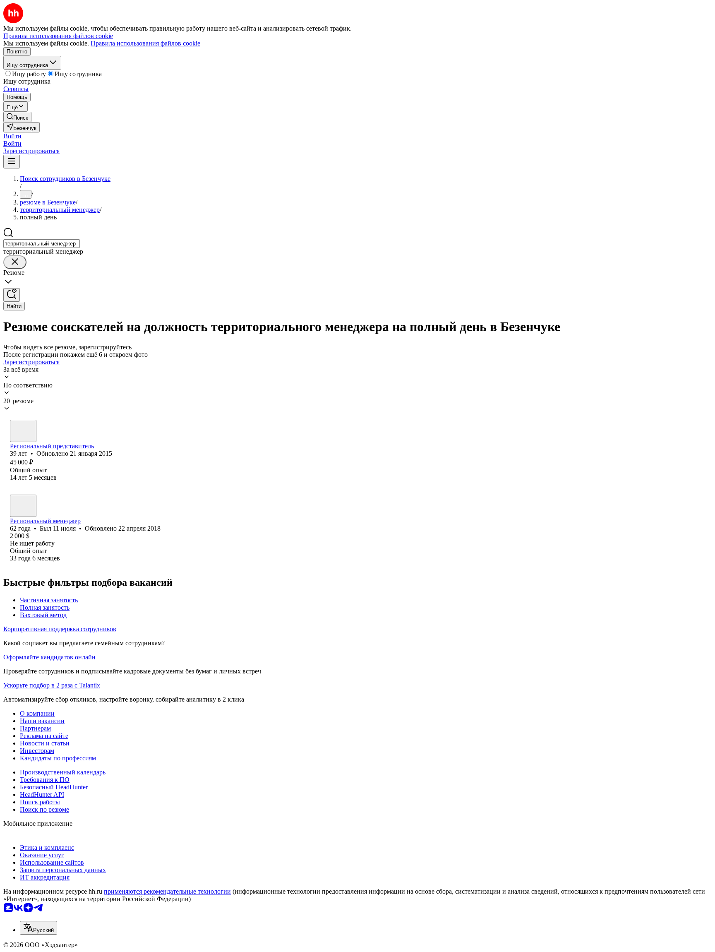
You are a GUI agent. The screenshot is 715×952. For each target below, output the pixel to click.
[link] (17, 117)
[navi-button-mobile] (11, 161)
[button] (12, 135)
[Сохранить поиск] (11, 295)
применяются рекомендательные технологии (167, 891)
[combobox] (41, 243)
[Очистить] (14, 262)
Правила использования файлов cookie (145, 43)
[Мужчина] (23, 431)
